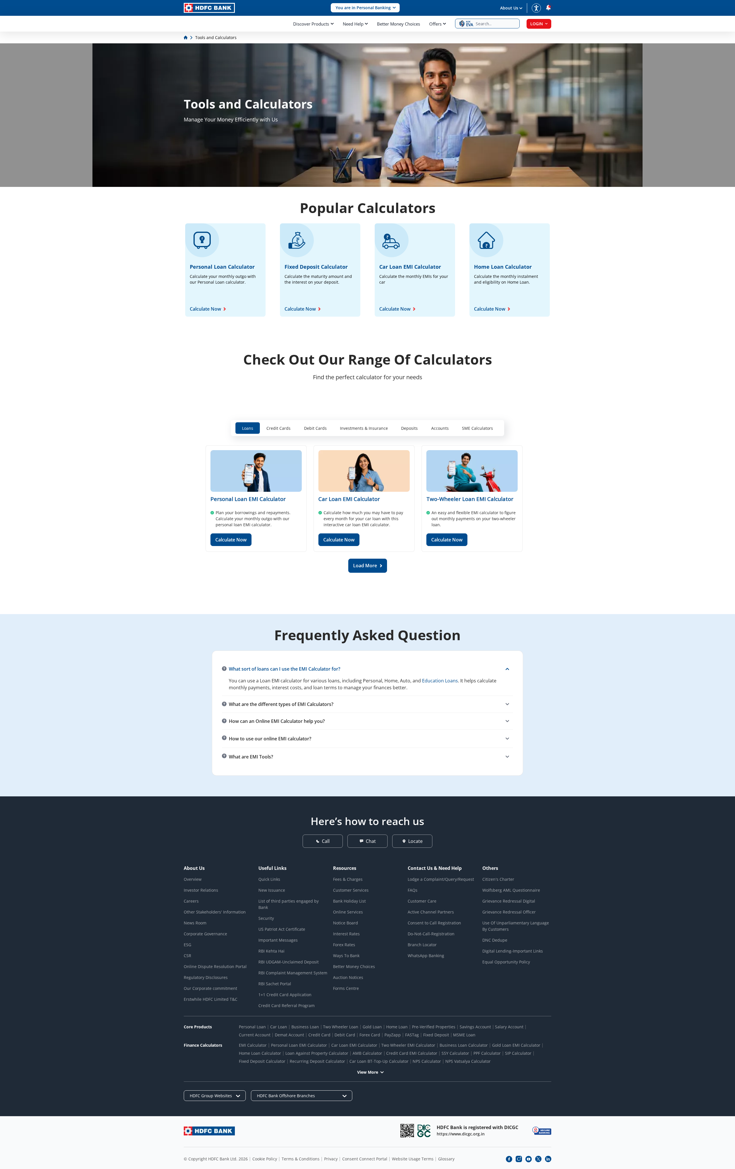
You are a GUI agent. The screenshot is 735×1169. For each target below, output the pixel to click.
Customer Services (351, 890)
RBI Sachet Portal (274, 983)
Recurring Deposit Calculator (317, 1061)
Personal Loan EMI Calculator (248, 498)
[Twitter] (538, 1159)
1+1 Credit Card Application (285, 994)
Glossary (446, 1159)
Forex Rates (344, 944)
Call (326, 841)
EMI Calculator (253, 1045)
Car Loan (278, 1026)
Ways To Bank (346, 955)
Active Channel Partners (431, 912)
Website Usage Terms (413, 1159)
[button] (365, 8)
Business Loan (305, 1026)
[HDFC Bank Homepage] (186, 37)
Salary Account (509, 1026)
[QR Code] (407, 1130)
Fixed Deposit (436, 1035)
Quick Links (269, 879)
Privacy (331, 1159)
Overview (193, 879)
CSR (187, 955)
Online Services (348, 912)
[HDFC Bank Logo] (209, 8)
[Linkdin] (548, 1159)
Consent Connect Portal (364, 1159)
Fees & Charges (348, 879)
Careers (191, 901)
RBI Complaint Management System (292, 973)
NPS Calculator (427, 1061)
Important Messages (278, 940)
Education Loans (440, 681)
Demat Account (289, 1035)
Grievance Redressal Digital (508, 901)
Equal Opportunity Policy (506, 962)
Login (536, 23)
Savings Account (475, 1026)
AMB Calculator (367, 1053)
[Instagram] (519, 1159)
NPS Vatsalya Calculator (468, 1061)
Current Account (254, 1035)
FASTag (412, 1035)
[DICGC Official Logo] (424, 1130)
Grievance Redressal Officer (509, 912)
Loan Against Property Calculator (316, 1053)
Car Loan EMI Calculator (410, 266)
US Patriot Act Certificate (281, 929)
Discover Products (311, 24)
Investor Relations (201, 890)
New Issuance (271, 890)
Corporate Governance (205, 933)
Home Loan (397, 1026)
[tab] (247, 428)
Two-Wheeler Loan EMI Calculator (469, 498)
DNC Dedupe (494, 940)
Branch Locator (422, 944)
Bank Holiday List (349, 901)
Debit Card (344, 1035)
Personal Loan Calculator (222, 266)
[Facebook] (509, 1159)
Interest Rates (346, 933)
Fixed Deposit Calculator (316, 266)
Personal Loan (252, 1026)
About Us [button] (509, 8)
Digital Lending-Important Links (512, 951)
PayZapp (392, 1035)
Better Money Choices (398, 24)
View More (367, 1072)
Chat (371, 841)
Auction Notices (348, 977)
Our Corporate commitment (210, 988)
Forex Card (369, 1035)
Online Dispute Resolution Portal (215, 966)
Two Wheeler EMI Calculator (408, 1045)
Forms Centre (346, 988)
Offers (435, 24)
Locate (415, 841)
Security (266, 918)
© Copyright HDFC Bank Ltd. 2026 (216, 1159)
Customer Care (422, 901)
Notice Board (345, 923)
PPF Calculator (487, 1053)
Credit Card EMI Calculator (411, 1053)
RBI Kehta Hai (271, 951)
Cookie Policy (264, 1159)
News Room (195, 923)
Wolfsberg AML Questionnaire (511, 890)
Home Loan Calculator (503, 266)
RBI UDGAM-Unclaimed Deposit (288, 962)
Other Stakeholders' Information (215, 912)
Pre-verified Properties (433, 1026)
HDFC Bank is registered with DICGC (477, 1127)
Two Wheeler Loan (340, 1026)
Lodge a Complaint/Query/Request (441, 879)
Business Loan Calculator (464, 1045)
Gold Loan (372, 1026)
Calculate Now (205, 309)
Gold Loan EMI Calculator (516, 1045)
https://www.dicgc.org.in (461, 1134)
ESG (187, 944)
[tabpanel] (367, 509)
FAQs (412, 890)
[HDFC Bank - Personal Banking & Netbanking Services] (209, 1131)
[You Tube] (528, 1159)
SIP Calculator (518, 1053)
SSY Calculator (455, 1053)
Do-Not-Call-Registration (431, 933)
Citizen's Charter (498, 879)
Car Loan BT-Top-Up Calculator (379, 1061)
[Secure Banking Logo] (541, 1131)
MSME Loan (464, 1035)
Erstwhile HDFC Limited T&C (210, 999)
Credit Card (319, 1035)
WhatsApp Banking (426, 955)
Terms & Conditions (301, 1159)
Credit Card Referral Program (286, 1005)
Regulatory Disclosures (206, 977)
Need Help (353, 24)
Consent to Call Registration (434, 923)
